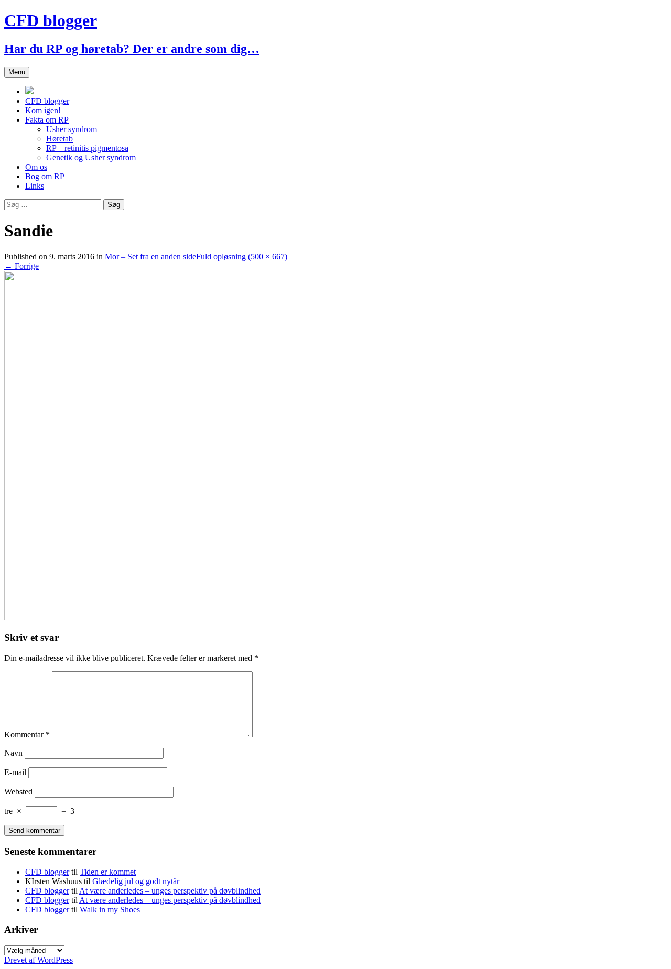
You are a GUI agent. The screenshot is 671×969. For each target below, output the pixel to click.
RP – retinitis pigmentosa (87, 148)
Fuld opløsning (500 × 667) (241, 256)
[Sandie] (135, 617)
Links (34, 185)
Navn (13, 752)
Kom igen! (43, 110)
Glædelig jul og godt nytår (135, 881)
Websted (18, 791)
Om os (36, 166)
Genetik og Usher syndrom (91, 157)
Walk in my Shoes (110, 909)
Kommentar (27, 734)
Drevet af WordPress (38, 959)
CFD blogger (47, 100)
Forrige (21, 266)
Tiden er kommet (108, 871)
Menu (16, 72)
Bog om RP (44, 176)
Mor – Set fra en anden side (150, 256)
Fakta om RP (47, 119)
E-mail (15, 772)
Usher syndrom (71, 129)
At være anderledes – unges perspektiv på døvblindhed (170, 890)
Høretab (59, 138)
